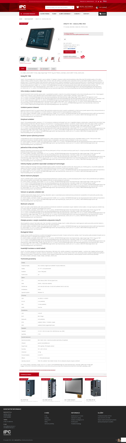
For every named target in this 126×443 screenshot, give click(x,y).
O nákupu (77, 13)
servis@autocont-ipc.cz (9, 427)
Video (53, 69)
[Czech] (104, 1)
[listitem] (22, 59)
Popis (22, 68)
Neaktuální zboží (29, 19)
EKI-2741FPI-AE (24, 400)
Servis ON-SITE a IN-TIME (104, 418)
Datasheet (45, 69)
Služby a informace (64, 13)
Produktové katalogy (76, 423)
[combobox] (59, 7)
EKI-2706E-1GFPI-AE (47, 400)
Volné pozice (48, 419)
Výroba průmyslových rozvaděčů (105, 421)
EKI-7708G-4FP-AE (90, 400)
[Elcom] (71, 48)
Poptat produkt (69, 52)
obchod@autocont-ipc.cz (9, 426)
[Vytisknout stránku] (77, 52)
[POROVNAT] (64, 39)
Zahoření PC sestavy (76, 418)
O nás (46, 416)
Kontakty (86, 13)
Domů (20, 19)
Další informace (32, 69)
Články (54, 13)
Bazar (104, 13)
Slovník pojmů (74, 421)
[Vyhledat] (72, 7)
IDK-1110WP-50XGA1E (69, 400)
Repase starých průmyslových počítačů (107, 419)
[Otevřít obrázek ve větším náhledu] (40, 39)
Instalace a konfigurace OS (77, 419)
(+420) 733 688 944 (8, 421)
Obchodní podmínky (49, 423)
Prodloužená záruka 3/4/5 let (104, 416)
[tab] (22, 68)
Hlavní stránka (44, 13)
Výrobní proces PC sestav (77, 416)
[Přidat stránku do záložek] (81, 52)
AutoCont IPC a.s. (18, 440)
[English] (106, 1)
